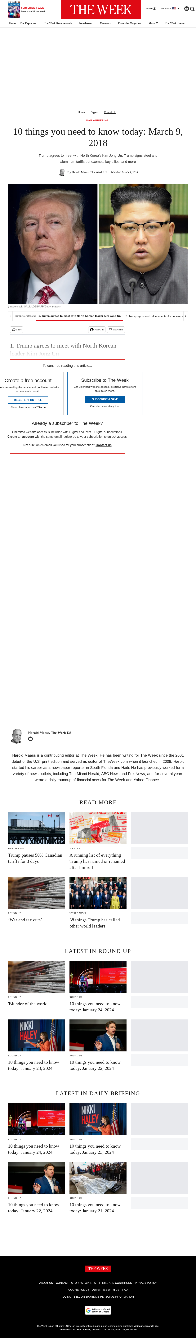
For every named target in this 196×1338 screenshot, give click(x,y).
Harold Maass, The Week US (89, 172)
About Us (46, 1282)
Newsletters (85, 23)
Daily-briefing (97, 120)
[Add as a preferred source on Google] (98, 1310)
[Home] (12, 23)
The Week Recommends (58, 23)
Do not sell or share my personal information (98, 1296)
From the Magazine (129, 23)
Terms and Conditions (115, 1282)
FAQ (125, 1289)
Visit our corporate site (146, 1326)
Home (81, 112)
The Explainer (28, 23)
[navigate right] (185, 316)
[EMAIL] (31, 738)
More (152, 23)
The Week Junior (175, 23)
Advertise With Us (105, 1289)
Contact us (104, 445)
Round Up (110, 112)
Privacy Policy (146, 1282)
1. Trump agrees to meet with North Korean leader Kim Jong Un (79, 315)
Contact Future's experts (76, 1282)
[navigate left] (10, 316)
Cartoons (105, 23)
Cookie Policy (78, 1289)
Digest (94, 112)
